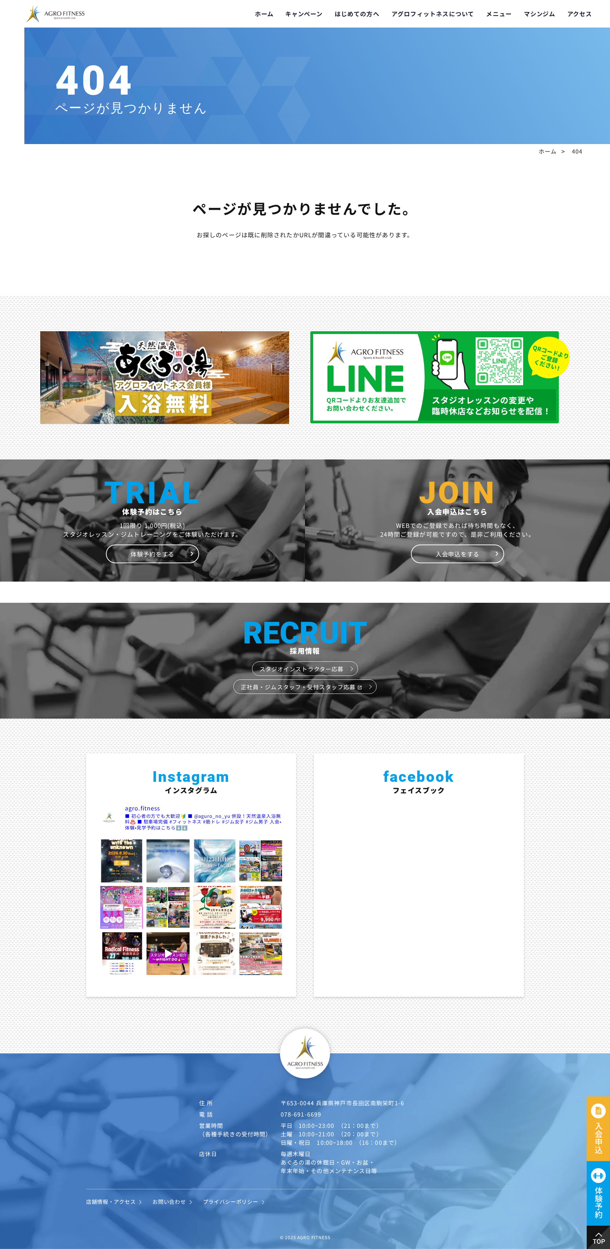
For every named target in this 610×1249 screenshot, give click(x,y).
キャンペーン (303, 13)
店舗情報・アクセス (111, 1201)
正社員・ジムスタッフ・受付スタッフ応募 (301, 687)
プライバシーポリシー (230, 1201)
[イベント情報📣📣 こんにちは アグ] (167, 860)
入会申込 (598, 1138)
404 (577, 151)
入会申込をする (457, 553)
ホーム (264, 13)
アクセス (579, 13)
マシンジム (539, 13)
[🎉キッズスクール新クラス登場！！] (121, 907)
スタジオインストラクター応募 (301, 669)
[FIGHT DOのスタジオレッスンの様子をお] (167, 953)
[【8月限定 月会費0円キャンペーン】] (260, 860)
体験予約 (598, 1202)
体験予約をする (152, 553)
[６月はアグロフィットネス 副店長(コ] (214, 907)
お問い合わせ (169, 1201)
